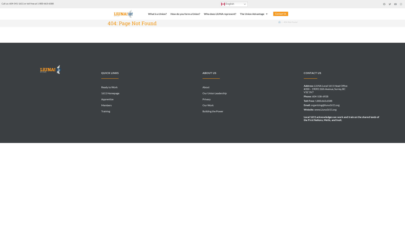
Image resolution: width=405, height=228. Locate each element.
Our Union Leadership (214, 93)
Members (106, 105)
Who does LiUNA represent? (220, 13)
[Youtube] (395, 4)
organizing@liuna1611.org (325, 105)
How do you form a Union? (185, 13)
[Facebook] (384, 4)
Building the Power (212, 111)
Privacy (206, 99)
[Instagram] (401, 4)
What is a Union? (157, 13)
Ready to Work (109, 87)
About (205, 87)
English (229, 4)
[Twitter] (390, 4)
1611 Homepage (110, 93)
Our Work (208, 105)
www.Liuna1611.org (325, 109)
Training (105, 111)
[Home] (279, 22)
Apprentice (107, 99)
